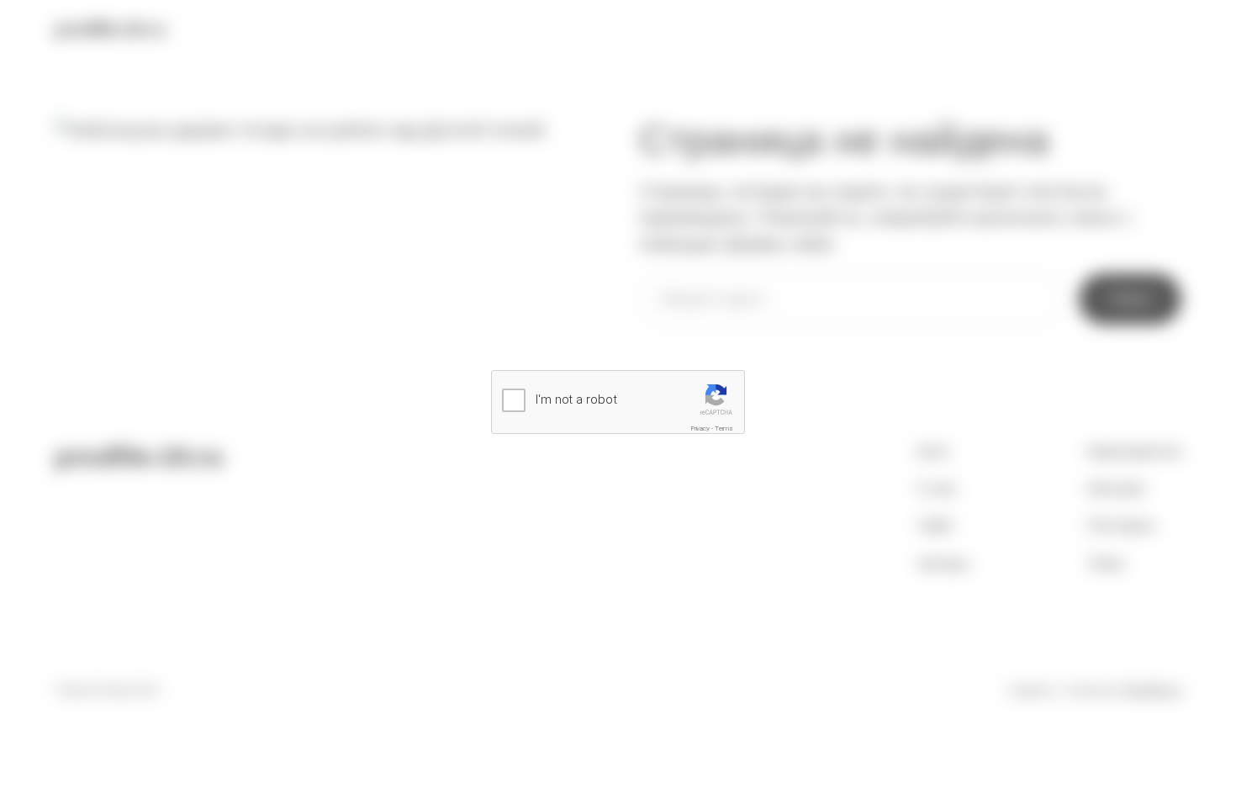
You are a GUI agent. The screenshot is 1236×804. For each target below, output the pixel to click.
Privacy (700, 428)
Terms (724, 428)
